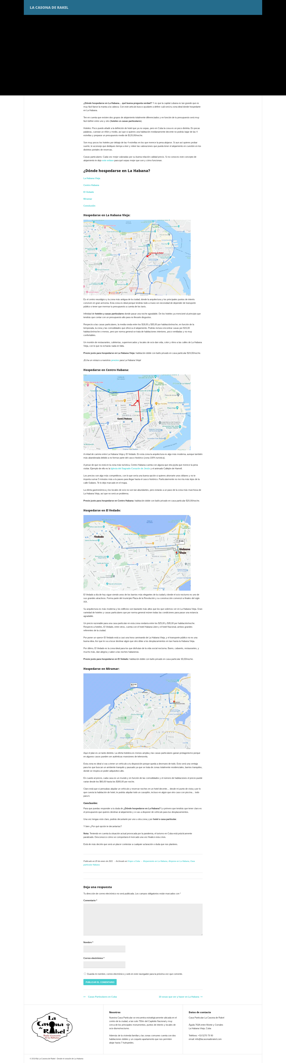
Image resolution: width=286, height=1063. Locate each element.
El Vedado (88, 192)
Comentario (90, 900)
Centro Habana (91, 185)
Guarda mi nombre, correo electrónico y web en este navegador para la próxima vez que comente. (135, 974)
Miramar (87, 199)
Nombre (88, 942)
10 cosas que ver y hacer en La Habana (179, 996)
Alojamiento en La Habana (155, 861)
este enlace (108, 160)
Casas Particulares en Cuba (101, 996)
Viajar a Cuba (134, 861)
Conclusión (89, 205)
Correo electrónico (93, 958)
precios (115, 360)
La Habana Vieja (91, 178)
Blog (236, 7)
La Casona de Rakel (49, 7)
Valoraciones (219, 7)
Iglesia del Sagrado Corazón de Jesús (130, 468)
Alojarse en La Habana (178, 861)
